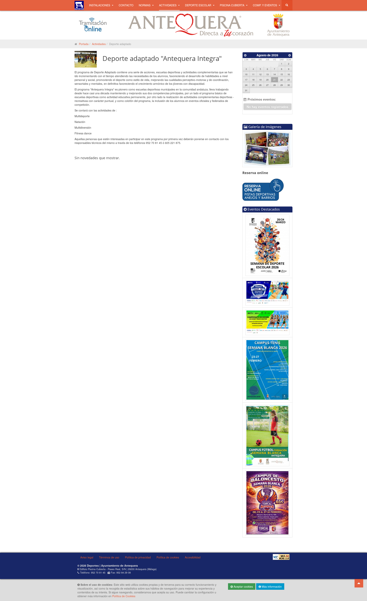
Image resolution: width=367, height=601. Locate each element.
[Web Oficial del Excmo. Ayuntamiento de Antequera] (278, 24)
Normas (145, 5)
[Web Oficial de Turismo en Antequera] (190, 24)
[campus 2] (267, 435)
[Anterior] (245, 55)
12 (260, 74)
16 (288, 74)
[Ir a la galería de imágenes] (267, 148)
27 (267, 84)
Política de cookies (168, 557)
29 (281, 84)
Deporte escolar (198, 5)
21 (274, 79)
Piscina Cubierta (232, 5)
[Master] (267, 322)
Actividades (168, 5)
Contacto (126, 5)
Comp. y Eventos (265, 5)
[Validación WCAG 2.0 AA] (281, 557)
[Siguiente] (289, 55)
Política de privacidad (138, 557)
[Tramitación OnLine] (92, 24)
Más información (271, 586)
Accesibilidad (193, 557)
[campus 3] (267, 369)
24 (246, 84)
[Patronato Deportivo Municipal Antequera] (79, 5)
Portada (84, 44)
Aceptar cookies (243, 586)
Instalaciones (100, 5)
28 (274, 84)
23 (288, 79)
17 (246, 79)
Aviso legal (86, 557)
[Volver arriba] (359, 583)
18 (253, 79)
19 (260, 79)
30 (288, 84)
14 (274, 74)
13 (267, 74)
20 (267, 79)
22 (281, 79)
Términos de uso (109, 557)
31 (246, 90)
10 (246, 74)
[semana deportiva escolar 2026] (267, 245)
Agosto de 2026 (267, 55)
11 (253, 74)
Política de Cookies (123, 596)
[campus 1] (267, 502)
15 (281, 74)
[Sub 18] (267, 292)
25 (253, 84)
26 (260, 84)
